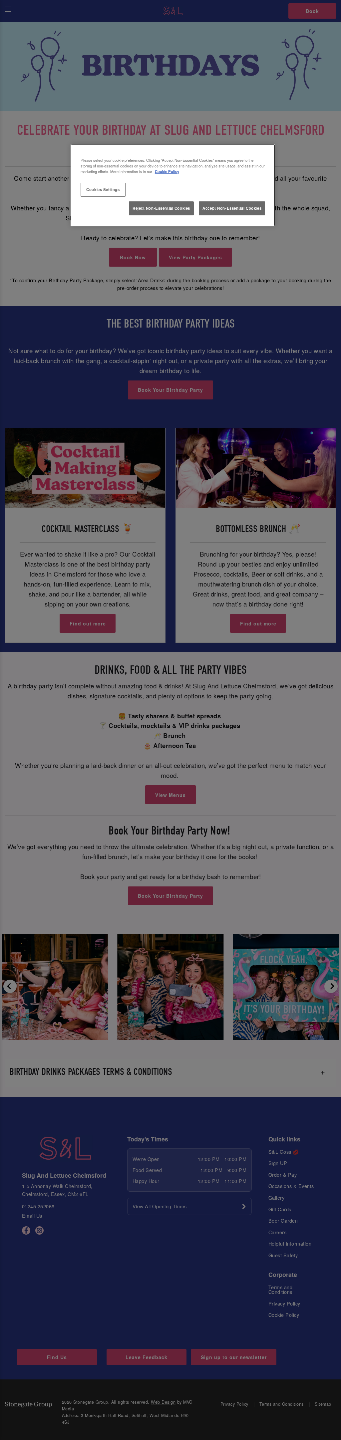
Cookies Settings (103, 189)
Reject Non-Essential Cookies (161, 208)
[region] (173, 185)
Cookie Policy (167, 171)
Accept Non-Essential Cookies (231, 208)
